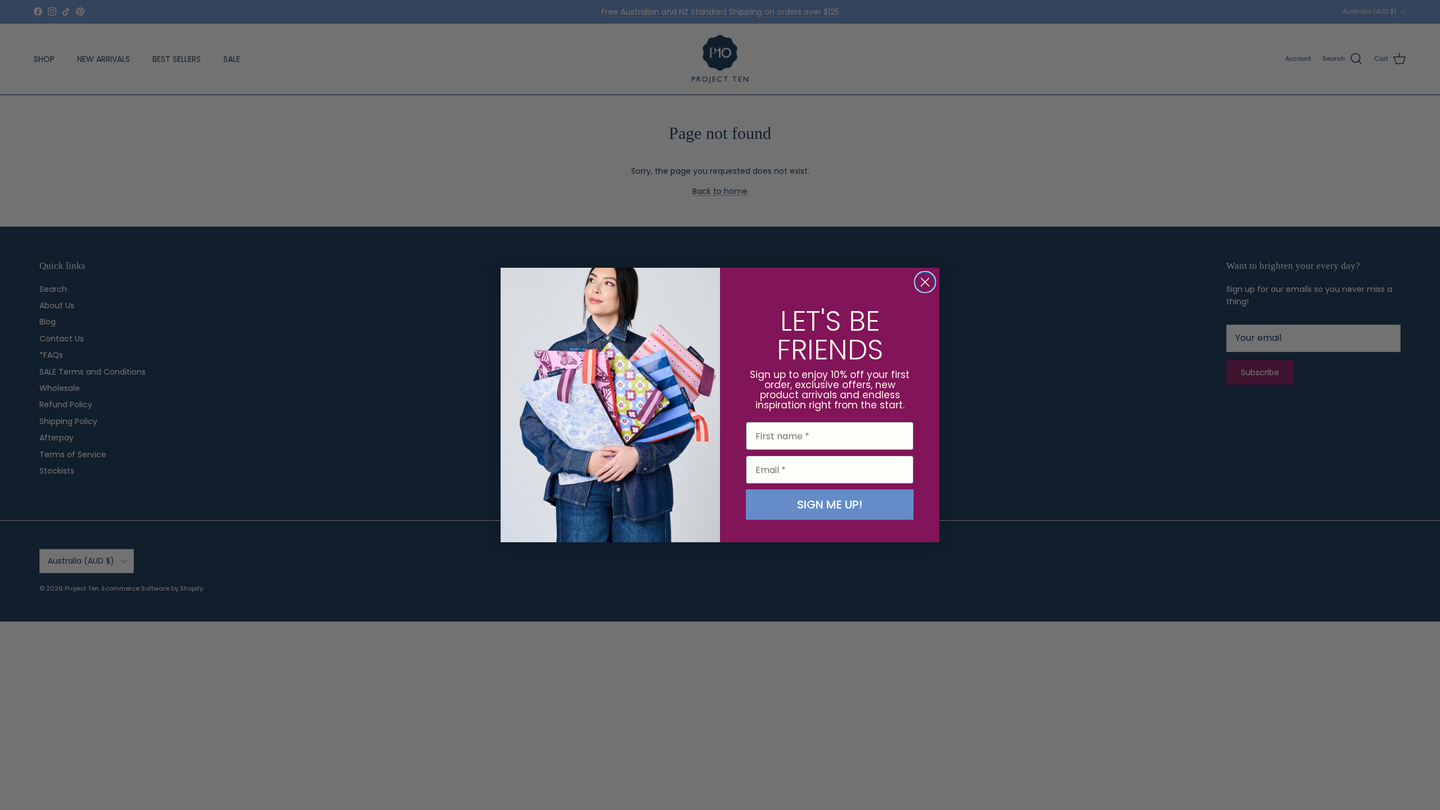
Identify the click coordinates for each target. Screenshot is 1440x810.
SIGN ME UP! (829, 504)
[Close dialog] (925, 282)
